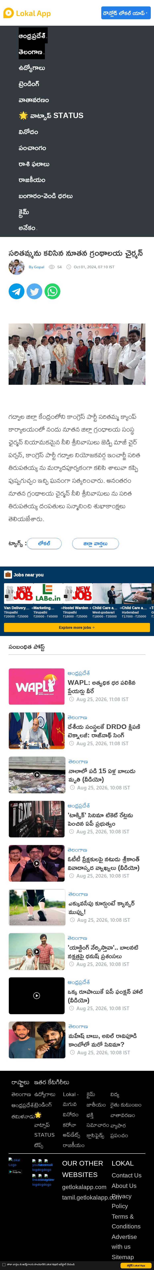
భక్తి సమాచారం (98, 1119)
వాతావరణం (122, 1114)
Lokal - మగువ (71, 1098)
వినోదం (71, 1114)
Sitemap (123, 1257)
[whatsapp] (54, 293)
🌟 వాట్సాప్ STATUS (44, 1124)
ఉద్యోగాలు (45, 1094)
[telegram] (18, 293)
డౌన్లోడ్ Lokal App (136, 1265)
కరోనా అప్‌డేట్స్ (71, 1129)
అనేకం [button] (27, 227)
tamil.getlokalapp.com (91, 1197)
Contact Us (127, 1175)
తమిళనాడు (23, 1116)
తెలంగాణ (30, 51)
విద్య (114, 1094)
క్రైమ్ (91, 1094)
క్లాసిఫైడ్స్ (95, 1135)
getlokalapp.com (84, 1187)
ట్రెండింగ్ (43, 1104)
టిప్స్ (38, 1145)
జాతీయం (96, 1104)
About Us (124, 1185)
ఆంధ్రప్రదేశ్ (32, 35)
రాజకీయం (74, 1145)
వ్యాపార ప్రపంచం (119, 1130)
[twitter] (35, 293)
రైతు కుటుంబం (126, 1104)
